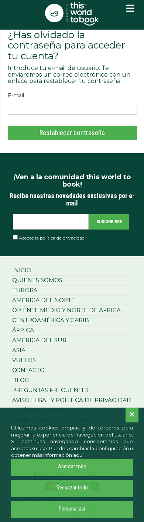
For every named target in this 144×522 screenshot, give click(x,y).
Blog (20, 380)
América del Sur (39, 340)
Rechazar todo (72, 487)
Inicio (21, 270)
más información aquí (57, 455)
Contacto (28, 370)
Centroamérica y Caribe (52, 320)
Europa (24, 290)
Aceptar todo (72, 466)
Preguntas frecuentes (50, 390)
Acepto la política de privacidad (52, 238)
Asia (18, 350)
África (23, 330)
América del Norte (43, 300)
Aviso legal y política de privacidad (71, 400)
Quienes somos (37, 280)
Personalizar (72, 508)
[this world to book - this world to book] (72, 14)
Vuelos (24, 360)
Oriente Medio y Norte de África (66, 310)
